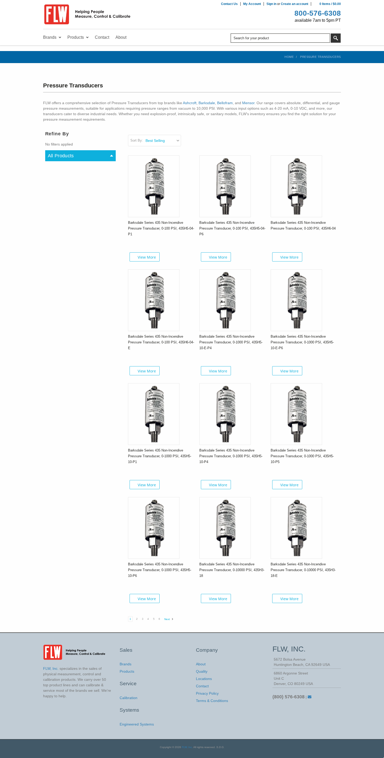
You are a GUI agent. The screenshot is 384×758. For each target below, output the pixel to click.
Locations (204, 679)
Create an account (294, 4)
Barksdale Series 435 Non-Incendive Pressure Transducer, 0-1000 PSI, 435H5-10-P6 (159, 570)
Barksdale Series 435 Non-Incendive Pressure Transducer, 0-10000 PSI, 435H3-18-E (303, 570)
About (201, 664)
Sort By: (136, 140)
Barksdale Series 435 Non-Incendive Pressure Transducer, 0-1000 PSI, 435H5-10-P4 (231, 456)
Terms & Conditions (212, 701)
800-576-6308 (317, 13)
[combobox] (280, 38)
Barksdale (207, 103)
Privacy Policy (207, 693)
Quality (201, 671)
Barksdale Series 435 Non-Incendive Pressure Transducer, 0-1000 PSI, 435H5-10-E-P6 (302, 342)
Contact (202, 686)
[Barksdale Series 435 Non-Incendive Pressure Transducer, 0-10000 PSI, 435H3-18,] (225, 528)
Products (127, 671)
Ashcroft (189, 103)
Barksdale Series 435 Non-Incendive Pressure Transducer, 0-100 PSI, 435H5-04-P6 (232, 228)
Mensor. (248, 103)
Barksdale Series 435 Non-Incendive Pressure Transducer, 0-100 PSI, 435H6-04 (303, 225)
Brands (125, 664)
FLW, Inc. (187, 747)
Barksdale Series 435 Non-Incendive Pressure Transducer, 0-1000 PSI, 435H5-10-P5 (302, 456)
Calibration (128, 698)
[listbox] (163, 140)
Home (289, 56)
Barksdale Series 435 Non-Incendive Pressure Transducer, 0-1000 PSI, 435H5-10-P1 (159, 456)
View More (147, 257)
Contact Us (229, 4)
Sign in (271, 4)
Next (167, 619)
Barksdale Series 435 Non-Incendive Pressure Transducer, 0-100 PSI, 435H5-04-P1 (161, 228)
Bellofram (225, 103)
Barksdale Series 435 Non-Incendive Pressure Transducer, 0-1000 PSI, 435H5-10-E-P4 (231, 342)
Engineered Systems (137, 724)
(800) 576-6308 (288, 696)
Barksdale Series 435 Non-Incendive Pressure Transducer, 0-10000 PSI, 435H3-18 (231, 570)
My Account (252, 4)
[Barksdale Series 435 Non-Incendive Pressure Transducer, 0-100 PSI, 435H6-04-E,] (153, 300)
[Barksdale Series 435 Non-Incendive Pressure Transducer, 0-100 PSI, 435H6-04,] (296, 186)
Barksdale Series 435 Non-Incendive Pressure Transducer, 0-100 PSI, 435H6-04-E (161, 342)
